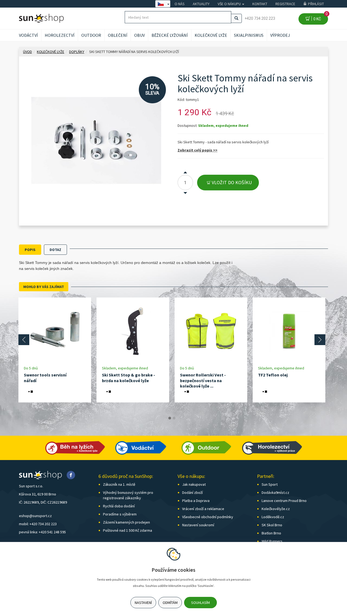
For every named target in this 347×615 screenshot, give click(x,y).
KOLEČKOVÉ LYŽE (211, 35)
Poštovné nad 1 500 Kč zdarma (127, 530)
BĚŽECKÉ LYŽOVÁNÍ (170, 35)
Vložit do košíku (231, 182)
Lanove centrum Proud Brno (284, 500)
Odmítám (170, 602)
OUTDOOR (91, 35)
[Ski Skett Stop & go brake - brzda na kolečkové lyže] (133, 331)
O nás (180, 3)
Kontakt (259, 3)
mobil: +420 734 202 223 (38, 523)
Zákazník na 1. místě (119, 484)
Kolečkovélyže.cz (276, 508)
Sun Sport (270, 484)
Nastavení (143, 602)
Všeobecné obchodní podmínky (207, 516)
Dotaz (55, 249)
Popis (30, 249)
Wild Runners (272, 541)
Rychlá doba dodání (119, 506)
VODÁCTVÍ (28, 35)
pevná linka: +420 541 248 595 (42, 532)
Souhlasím (200, 602)
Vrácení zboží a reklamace (203, 508)
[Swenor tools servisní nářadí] (55, 331)
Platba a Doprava (196, 500)
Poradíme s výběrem (120, 514)
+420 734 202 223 (260, 18)
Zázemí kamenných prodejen (126, 522)
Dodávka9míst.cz (275, 492)
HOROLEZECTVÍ (60, 35)
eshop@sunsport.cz (35, 515)
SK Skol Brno (272, 525)
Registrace (285, 3)
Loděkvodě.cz (273, 516)
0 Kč (320, 17)
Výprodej (280, 35)
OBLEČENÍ (117, 35)
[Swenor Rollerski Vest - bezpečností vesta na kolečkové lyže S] (211, 331)
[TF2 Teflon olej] (289, 331)
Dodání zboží (192, 492)
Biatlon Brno (271, 533)
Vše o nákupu (230, 3)
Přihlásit (316, 3)
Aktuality (201, 3)
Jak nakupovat (194, 484)
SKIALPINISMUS (249, 35)
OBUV (139, 35)
